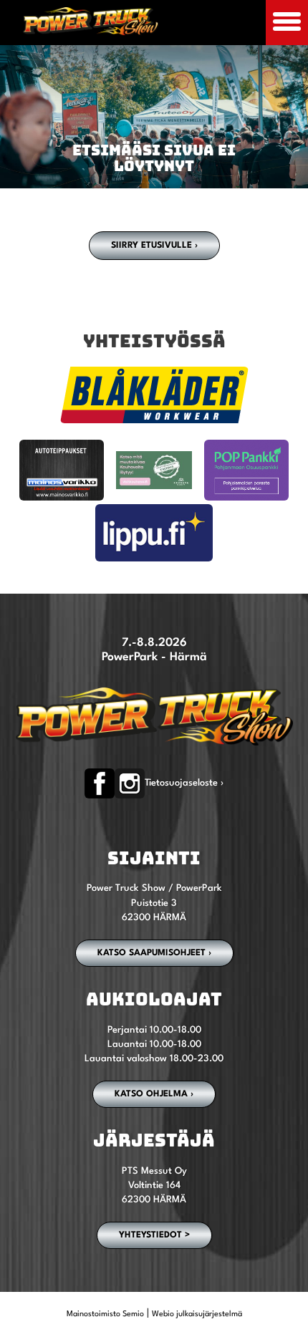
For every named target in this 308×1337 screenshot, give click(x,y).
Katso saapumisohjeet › (154, 953)
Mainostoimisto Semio (105, 1314)
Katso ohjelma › (154, 1094)
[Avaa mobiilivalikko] (287, 22)
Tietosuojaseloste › (184, 783)
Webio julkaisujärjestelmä (197, 1314)
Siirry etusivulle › (154, 245)
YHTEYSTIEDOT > (154, 1235)
